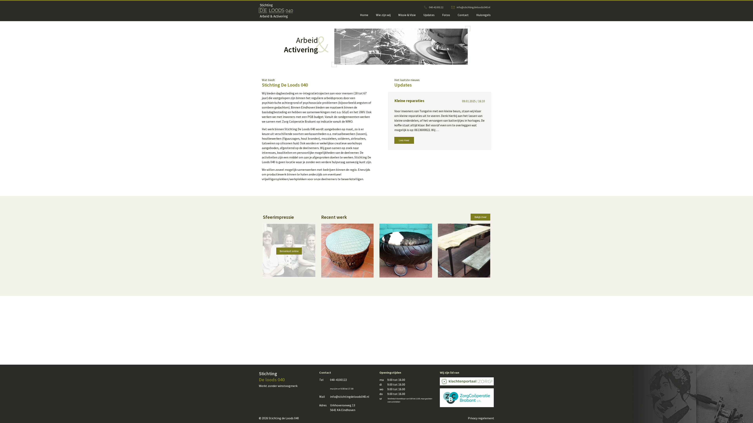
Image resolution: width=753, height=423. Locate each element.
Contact (463, 15)
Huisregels (483, 15)
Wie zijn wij (383, 15)
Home (364, 15)
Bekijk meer (481, 217)
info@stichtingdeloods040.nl (473, 7)
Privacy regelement (481, 418)
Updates (429, 15)
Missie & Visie (407, 15)
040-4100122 (436, 7)
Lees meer (404, 140)
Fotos (446, 15)
